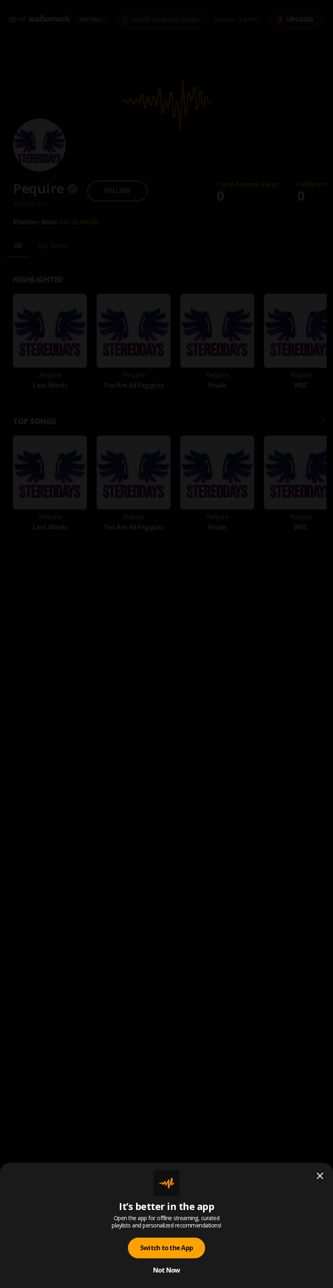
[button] (166, 644)
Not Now (166, 1270)
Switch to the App (166, 1247)
